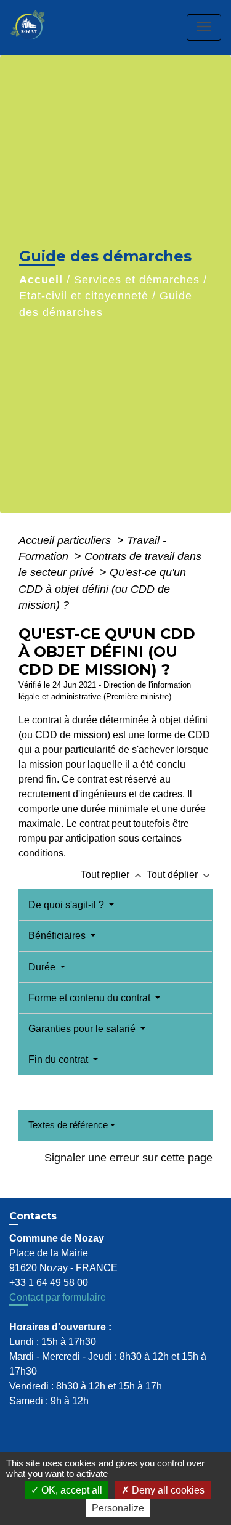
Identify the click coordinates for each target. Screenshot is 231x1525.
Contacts (33, 1216)
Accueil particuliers (66, 540)
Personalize (118, 1508)
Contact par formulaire (57, 1297)
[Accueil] (40, 27)
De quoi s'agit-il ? (67, 905)
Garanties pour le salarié (83, 1028)
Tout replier (112, 874)
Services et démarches (137, 280)
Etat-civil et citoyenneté (83, 296)
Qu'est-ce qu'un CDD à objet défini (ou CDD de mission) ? (102, 588)
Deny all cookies (167, 1490)
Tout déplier (180, 874)
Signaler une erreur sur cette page (128, 1158)
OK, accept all (70, 1490)
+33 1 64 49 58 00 (48, 1282)
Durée (43, 967)
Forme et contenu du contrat (90, 998)
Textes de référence (68, 1125)
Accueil (41, 280)
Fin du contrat (59, 1059)
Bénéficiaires (58, 935)
